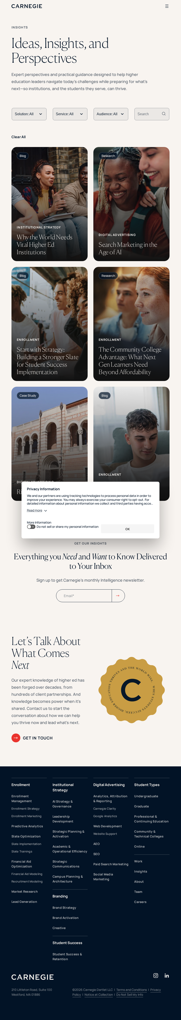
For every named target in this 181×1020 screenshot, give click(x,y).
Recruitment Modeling (27, 881)
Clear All (18, 136)
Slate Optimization (26, 836)
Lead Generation (24, 901)
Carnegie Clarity (104, 809)
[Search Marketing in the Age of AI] (131, 204)
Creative (59, 928)
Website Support (105, 834)
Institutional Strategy (63, 787)
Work (138, 861)
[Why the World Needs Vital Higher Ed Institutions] (49, 204)
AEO (96, 844)
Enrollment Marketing (26, 816)
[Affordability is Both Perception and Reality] (131, 444)
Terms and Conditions (131, 990)
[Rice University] (49, 444)
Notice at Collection (99, 994)
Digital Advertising (109, 784)
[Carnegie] (26, 6)
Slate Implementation (26, 844)
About (139, 881)
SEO (96, 854)
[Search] (163, 114)
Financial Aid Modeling (27, 874)
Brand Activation (66, 918)
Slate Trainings (21, 851)
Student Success (67, 942)
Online (139, 846)
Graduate (141, 806)
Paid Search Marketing (110, 864)
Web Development (107, 826)
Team (138, 892)
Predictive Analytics (27, 826)
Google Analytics (105, 816)
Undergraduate (146, 796)
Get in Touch (38, 738)
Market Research (24, 891)
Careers (140, 902)
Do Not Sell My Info (129, 994)
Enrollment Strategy (25, 809)
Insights (140, 871)
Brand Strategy (64, 907)
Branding (60, 896)
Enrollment (20, 784)
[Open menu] (167, 6)
